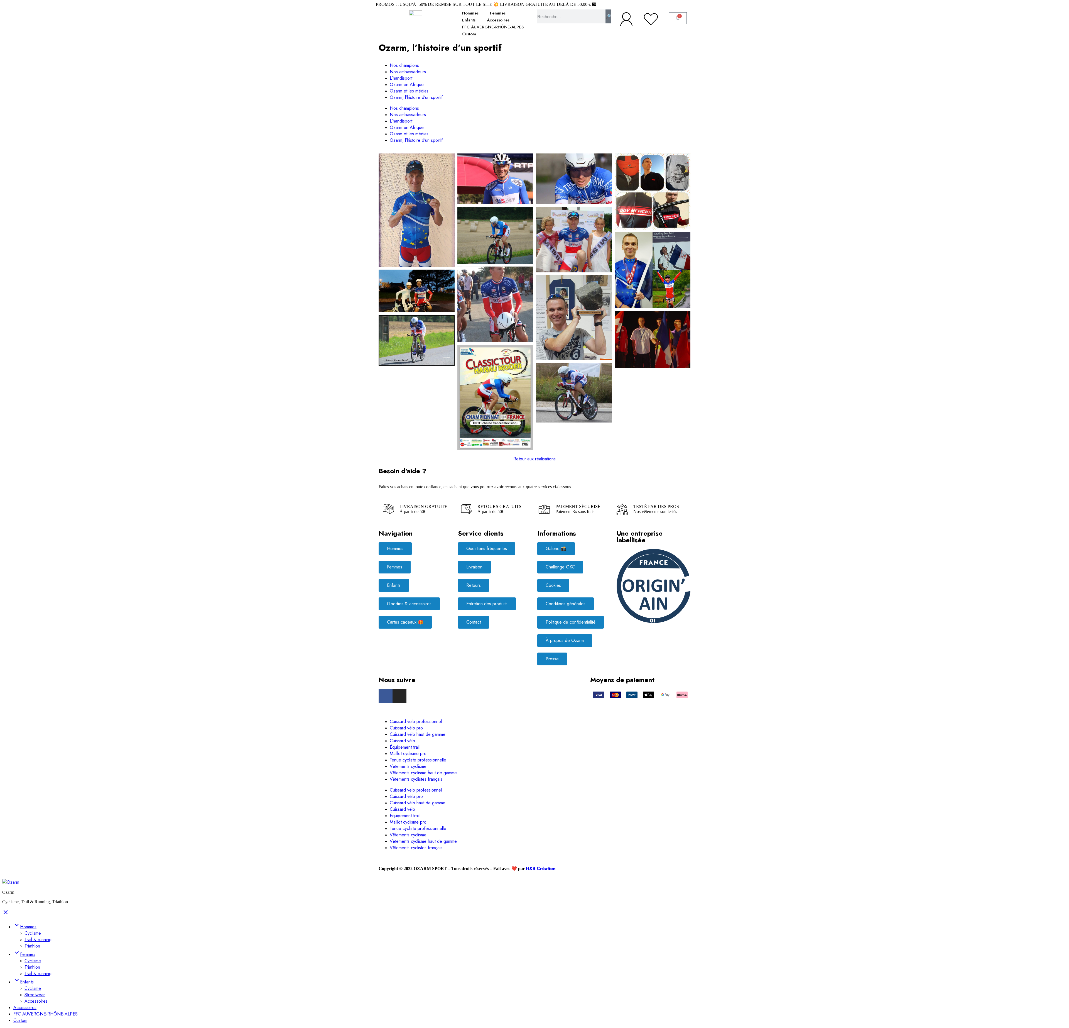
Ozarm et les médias (409, 91)
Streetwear (34, 995)
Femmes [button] (27, 954)
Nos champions (404, 65)
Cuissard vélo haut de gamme (418, 734)
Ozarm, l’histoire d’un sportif (416, 97)
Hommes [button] (28, 927)
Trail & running (38, 939)
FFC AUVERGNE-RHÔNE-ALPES (493, 27)
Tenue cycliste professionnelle (418, 760)
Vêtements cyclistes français (416, 779)
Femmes (498, 13)
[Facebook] (386, 696)
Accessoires (498, 20)
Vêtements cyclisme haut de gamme (424, 773)
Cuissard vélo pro (407, 728)
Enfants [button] (27, 982)
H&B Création (540, 868)
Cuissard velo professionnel (416, 721)
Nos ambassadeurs (408, 72)
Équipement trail (405, 747)
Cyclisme (32, 933)
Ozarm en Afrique (407, 84)
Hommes (470, 13)
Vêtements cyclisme (409, 766)
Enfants (468, 20)
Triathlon (32, 946)
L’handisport (401, 78)
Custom (469, 34)
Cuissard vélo (403, 741)
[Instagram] (399, 696)
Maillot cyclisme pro (409, 753)
